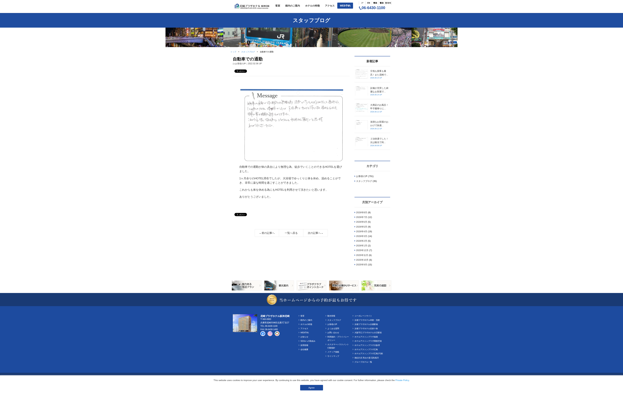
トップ (233, 52)
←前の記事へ (267, 233)
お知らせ (304, 337)
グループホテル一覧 (363, 362)
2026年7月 (361, 217)
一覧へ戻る (291, 233)
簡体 (375, 3)
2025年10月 (362, 260)
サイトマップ (333, 356)
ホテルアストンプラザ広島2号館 (368, 353)
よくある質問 (333, 328)
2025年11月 (362, 255)
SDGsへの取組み (307, 341)
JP (362, 3)
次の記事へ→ (315, 233)
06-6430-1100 (373, 8)
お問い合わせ (333, 332)
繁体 (382, 3)
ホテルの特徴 (312, 5)
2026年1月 (361, 245)
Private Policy (402, 380)
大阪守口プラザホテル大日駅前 (368, 332)
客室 (277, 5)
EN (368, 3)
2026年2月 (361, 241)
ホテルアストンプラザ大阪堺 (367, 345)
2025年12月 (362, 250)
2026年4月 (361, 231)
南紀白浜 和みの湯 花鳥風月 (366, 358)
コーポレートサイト (363, 316)
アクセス (330, 5)
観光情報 (331, 316)
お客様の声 (240, 63)
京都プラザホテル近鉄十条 (366, 328)
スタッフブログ (248, 52)
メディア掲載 (333, 352)
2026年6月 (361, 222)
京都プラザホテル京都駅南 (366, 324)
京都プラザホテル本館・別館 (367, 320)
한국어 (388, 3)
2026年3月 (361, 236)
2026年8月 (361, 212)
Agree (311, 387)
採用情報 (304, 345)
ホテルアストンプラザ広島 (366, 349)
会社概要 (304, 349)
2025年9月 (361, 264)
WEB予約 (345, 5)
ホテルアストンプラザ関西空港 (368, 341)
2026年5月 (361, 226)
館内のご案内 (292, 5)
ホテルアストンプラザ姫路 (366, 337)
